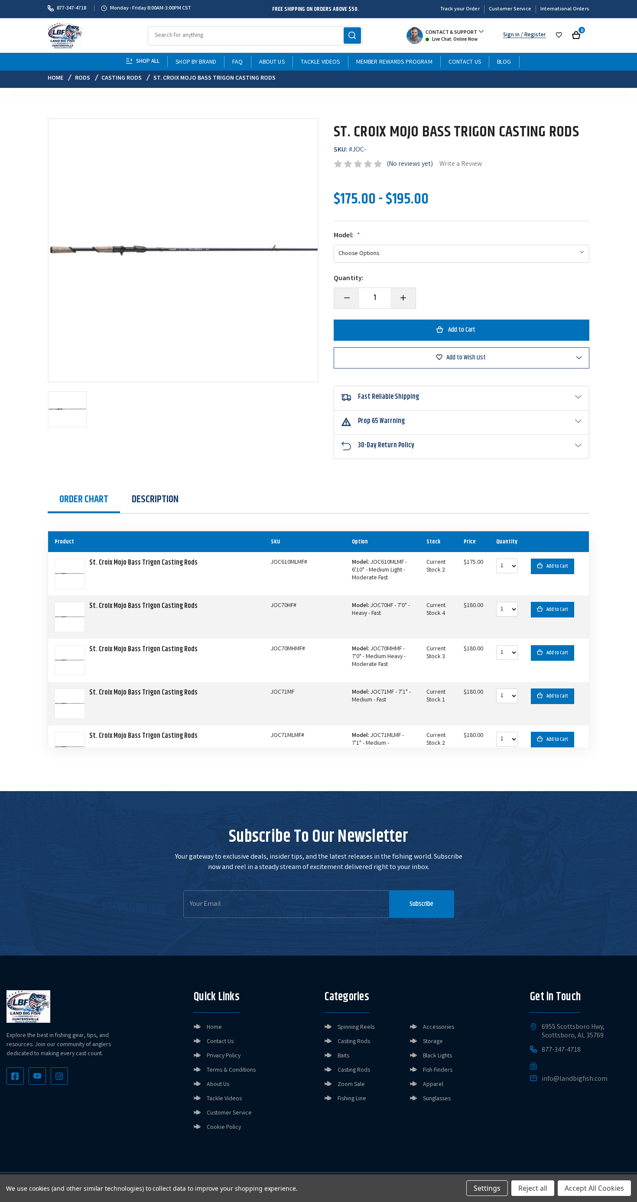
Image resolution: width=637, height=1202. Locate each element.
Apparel (433, 1084)
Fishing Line (352, 1099)
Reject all (532, 1188)
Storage (433, 1041)
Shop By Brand (196, 62)
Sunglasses (437, 1099)
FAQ (237, 62)
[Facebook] (15, 1076)
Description (155, 499)
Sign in (511, 35)
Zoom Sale (351, 1084)
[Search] (352, 35)
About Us (272, 62)
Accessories (438, 1027)
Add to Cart (557, 566)
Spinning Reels (356, 1027)
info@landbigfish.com (575, 1079)
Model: (347, 236)
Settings (487, 1188)
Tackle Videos (320, 62)
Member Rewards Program (394, 62)
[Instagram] (59, 1076)
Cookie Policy (224, 1127)
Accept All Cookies (594, 1188)
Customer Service (510, 9)
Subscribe (421, 903)
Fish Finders (437, 1070)
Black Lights (437, 1056)
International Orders (564, 9)
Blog (504, 62)
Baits (343, 1056)
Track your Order (460, 9)
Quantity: (349, 279)
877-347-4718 (71, 8)
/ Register (533, 35)
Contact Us (464, 62)
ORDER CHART (83, 499)
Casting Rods (354, 1041)
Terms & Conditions (231, 1070)
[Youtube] (37, 1076)
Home (214, 1027)
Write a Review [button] (460, 164)
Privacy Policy (223, 1056)
